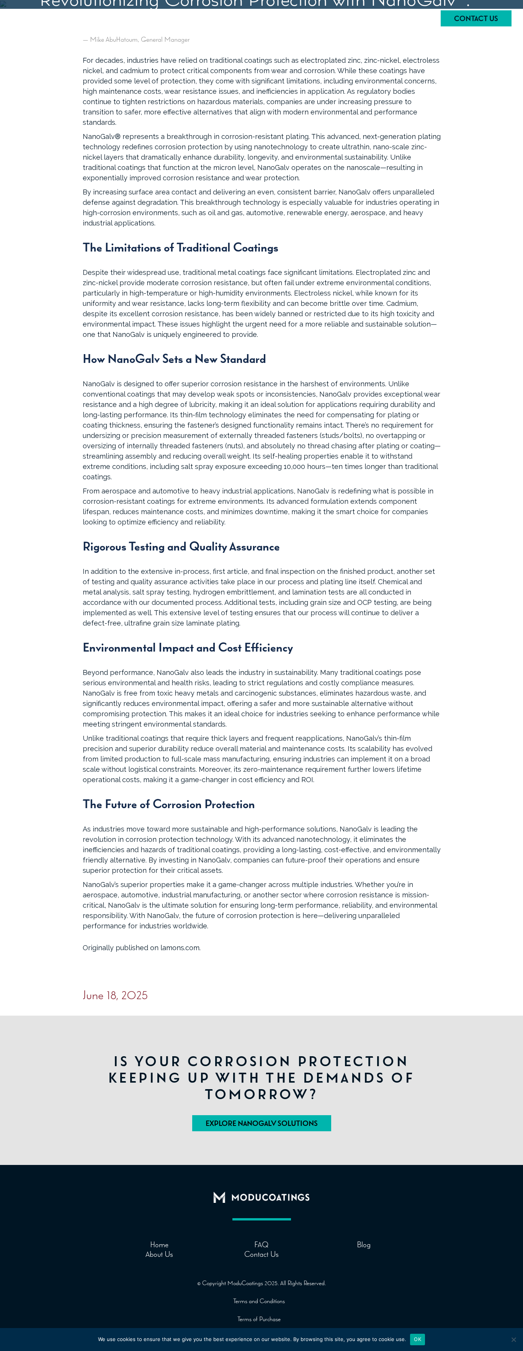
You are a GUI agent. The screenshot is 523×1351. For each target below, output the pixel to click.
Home (274, 19)
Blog (358, 19)
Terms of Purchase (259, 1319)
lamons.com (179, 948)
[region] (99, 1291)
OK (417, 1339)
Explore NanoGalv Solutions (262, 1123)
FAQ (318, 19)
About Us (406, 19)
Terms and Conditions (259, 1301)
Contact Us (476, 18)
